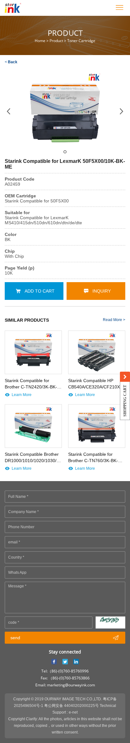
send (64, 638)
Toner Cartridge (81, 40)
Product (56, 40)
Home (40, 40)
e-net (73, 712)
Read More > (114, 320)
